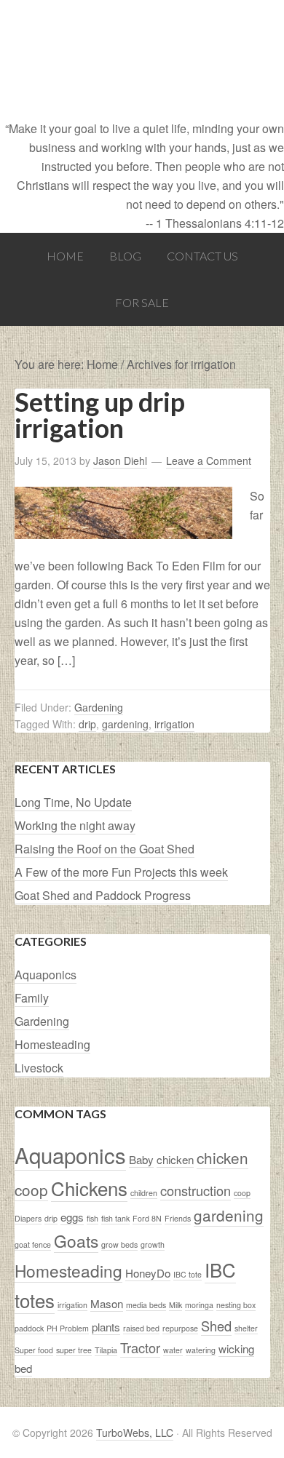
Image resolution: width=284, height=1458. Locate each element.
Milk (175, 1304)
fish (92, 1218)
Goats (76, 1240)
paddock (29, 1328)
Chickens (89, 1187)
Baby (141, 1159)
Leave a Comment (208, 460)
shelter (246, 1328)
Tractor (140, 1347)
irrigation (174, 724)
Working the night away (75, 825)
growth (153, 1244)
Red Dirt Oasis (142, 59)
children (143, 1192)
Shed (216, 1325)
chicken (175, 1159)
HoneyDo (147, 1272)
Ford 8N (147, 1218)
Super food (34, 1350)
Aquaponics (45, 974)
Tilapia (106, 1350)
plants (106, 1326)
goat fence (33, 1244)
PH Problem (68, 1328)
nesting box (236, 1304)
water (173, 1350)
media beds (146, 1304)
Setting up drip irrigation (100, 415)
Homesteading (52, 1044)
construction (195, 1190)
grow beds (119, 1244)
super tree (74, 1350)
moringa (199, 1304)
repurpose (180, 1328)
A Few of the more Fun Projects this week (121, 872)
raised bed (141, 1328)
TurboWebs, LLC (134, 1432)
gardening (125, 724)
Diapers (28, 1218)
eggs (72, 1216)
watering (201, 1350)
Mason (106, 1303)
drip (87, 724)
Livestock (39, 1067)
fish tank (115, 1218)
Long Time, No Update (73, 802)
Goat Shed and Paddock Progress (103, 895)
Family (32, 997)
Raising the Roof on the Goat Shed (104, 848)
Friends (178, 1218)
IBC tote (187, 1274)
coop (242, 1192)
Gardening (98, 707)
